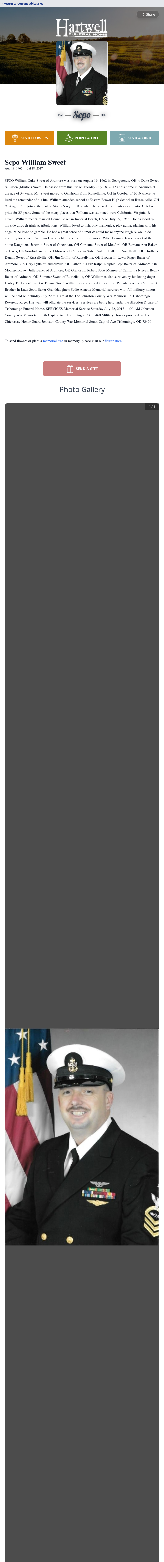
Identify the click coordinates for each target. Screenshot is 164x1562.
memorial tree (53, 340)
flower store (113, 340)
